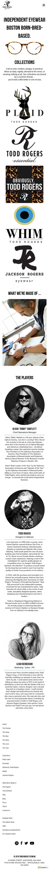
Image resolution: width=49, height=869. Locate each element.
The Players (7, 787)
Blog (4, 799)
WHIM (5, 771)
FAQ (4, 795)
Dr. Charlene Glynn (9, 834)
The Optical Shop (8, 822)
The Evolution (7, 791)
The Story (6, 740)
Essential (6, 763)
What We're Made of (9, 783)
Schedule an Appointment (11, 830)
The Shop (6, 732)
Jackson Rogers (8, 775)
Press (4, 802)
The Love (6, 744)
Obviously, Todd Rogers (11, 767)
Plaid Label (6, 759)
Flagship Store (7, 818)
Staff (4, 826)
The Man (6, 736)
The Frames (7, 728)
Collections (6, 756)
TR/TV (5, 806)
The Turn (6, 748)
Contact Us (6, 810)
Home (5, 724)
